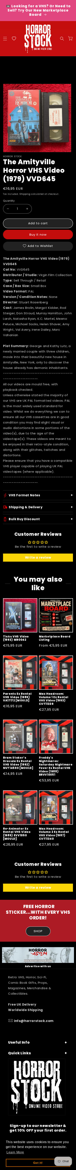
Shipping (24, 194)
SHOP (38, 931)
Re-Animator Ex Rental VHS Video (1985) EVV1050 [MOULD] (17, 834)
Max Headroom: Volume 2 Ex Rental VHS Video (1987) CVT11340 (54, 834)
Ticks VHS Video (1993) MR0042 (16, 638)
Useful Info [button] (19, 1042)
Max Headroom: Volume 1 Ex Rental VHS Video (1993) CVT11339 (53, 699)
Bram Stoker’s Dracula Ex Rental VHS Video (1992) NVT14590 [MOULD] (18, 763)
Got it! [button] (38, 1162)
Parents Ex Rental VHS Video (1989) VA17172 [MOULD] (17, 697)
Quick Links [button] (19, 1053)
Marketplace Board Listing (55, 638)
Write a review (38, 557)
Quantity (9, 201)
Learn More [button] (15, 1152)
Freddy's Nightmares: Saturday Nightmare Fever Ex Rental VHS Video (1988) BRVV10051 (56, 766)
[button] (5, 38)
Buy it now (38, 234)
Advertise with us (38, 966)
